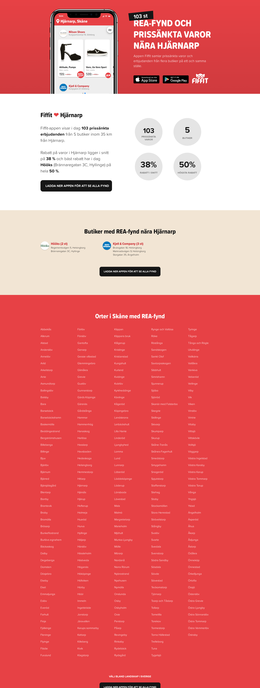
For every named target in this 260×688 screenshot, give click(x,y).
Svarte (155, 540)
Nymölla (119, 587)
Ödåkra (192, 553)
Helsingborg (84, 465)
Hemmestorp (85, 472)
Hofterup (82, 506)
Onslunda (120, 594)
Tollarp (155, 607)
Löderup (119, 485)
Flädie (44, 648)
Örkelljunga (195, 574)
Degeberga (47, 560)
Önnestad (194, 567)
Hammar (82, 417)
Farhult (44, 614)
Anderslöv (46, 350)
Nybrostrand (121, 574)
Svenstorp (157, 553)
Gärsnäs (82, 404)
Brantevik (46, 506)
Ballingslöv (46, 390)
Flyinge (44, 641)
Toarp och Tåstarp (162, 601)
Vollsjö (192, 445)
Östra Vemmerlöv (198, 628)
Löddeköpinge (123, 479)
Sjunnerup (157, 383)
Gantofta (82, 343)
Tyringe (192, 329)
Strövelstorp (158, 519)
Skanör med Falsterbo (164, 404)
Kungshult (120, 363)
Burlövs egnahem (50, 540)
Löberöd (119, 472)
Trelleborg (157, 641)
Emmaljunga (47, 594)
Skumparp (157, 431)
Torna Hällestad (160, 635)
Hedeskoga (84, 458)
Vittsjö (191, 431)
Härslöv (81, 546)
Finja (43, 621)
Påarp (117, 628)
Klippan (118, 329)
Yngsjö (192, 499)
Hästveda (83, 560)
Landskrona (121, 417)
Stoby (154, 499)
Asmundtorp (47, 383)
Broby (44, 512)
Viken (191, 404)
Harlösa (82, 438)
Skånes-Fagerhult (161, 451)
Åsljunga (193, 540)
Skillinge (156, 417)
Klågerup (119, 343)
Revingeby (120, 635)
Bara (43, 404)
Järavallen (83, 621)
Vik (190, 397)
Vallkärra (193, 356)
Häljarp (81, 540)
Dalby (43, 553)
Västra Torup (195, 485)
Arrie (43, 377)
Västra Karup (195, 472)
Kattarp (81, 635)
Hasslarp (82, 445)
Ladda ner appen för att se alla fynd (77, 186)
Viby (190, 390)
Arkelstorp (46, 370)
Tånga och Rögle (198, 343)
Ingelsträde (84, 607)
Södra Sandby (159, 560)
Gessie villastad (86, 356)
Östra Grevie (195, 601)
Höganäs (82, 567)
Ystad (191, 506)
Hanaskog (83, 431)
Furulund (45, 655)
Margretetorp (122, 519)
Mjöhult (118, 533)
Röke (154, 336)
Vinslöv (192, 411)
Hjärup (81, 499)
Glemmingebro (86, 363)
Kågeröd (119, 404)
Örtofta (192, 580)
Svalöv (155, 533)
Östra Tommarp (197, 621)
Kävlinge (119, 397)
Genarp (82, 350)
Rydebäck (120, 648)
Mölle (117, 546)
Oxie (117, 614)
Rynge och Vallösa (162, 329)
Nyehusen (120, 580)
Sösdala (156, 567)
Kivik (80, 648)
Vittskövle (194, 438)
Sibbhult (156, 370)
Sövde (155, 574)
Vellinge (193, 383)
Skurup (155, 438)
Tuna (154, 648)
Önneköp (193, 560)
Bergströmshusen (50, 438)
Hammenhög (85, 424)
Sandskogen (158, 350)
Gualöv (81, 383)
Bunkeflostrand (49, 533)
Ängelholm (194, 512)
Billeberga (46, 445)
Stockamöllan (159, 506)
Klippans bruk (122, 336)
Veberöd (193, 377)
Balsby (44, 397)
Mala (117, 506)
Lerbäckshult (121, 424)
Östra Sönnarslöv (198, 614)
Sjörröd (155, 397)
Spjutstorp (157, 479)
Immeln (81, 601)
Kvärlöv (118, 383)
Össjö (191, 587)
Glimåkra (82, 370)
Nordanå (119, 560)
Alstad (44, 343)
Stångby (156, 526)
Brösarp (45, 526)
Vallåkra (192, 363)
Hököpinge (84, 574)
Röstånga (157, 343)
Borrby (44, 499)
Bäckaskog (47, 546)
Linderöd (119, 438)
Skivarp (155, 424)
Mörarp (118, 553)
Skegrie (155, 411)
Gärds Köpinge (86, 397)
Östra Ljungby (196, 607)
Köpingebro (121, 411)
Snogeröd (157, 472)
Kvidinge (119, 377)
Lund (117, 458)
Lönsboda (120, 492)
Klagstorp (83, 655)
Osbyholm (120, 607)
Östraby (193, 635)
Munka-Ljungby (123, 540)
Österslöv (193, 594)
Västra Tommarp (197, 479)
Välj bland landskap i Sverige (130, 676)
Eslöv (43, 601)
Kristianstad (121, 356)
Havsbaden (84, 451)
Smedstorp (157, 458)
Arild (43, 363)
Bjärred (44, 479)
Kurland (118, 370)
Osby (117, 601)
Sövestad (157, 580)
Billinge (44, 451)
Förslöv (81, 336)
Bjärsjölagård (48, 485)
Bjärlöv (44, 465)
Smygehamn (158, 465)
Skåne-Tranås (159, 445)
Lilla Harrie (120, 431)
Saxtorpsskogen (161, 363)
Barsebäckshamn (50, 417)
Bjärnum (45, 472)
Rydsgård (120, 655)
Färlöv (81, 329)
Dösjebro (45, 574)
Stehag (155, 492)
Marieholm (120, 526)
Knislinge (119, 350)
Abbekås (45, 329)
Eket (43, 587)
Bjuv (43, 458)
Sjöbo (154, 390)
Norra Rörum (121, 567)
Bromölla (45, 519)
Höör (80, 594)
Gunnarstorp (84, 390)
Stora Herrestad (160, 512)
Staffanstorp (158, 485)
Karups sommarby (88, 628)
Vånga (192, 492)
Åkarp (191, 533)
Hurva (80, 526)
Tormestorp (158, 628)
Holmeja (82, 512)
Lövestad (119, 499)
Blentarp (45, 492)
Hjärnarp (82, 485)
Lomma (118, 451)
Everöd (44, 607)
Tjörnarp (156, 594)
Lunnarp (119, 465)
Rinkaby (119, 641)
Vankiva (192, 370)
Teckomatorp (159, 587)
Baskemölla (47, 424)
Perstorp (119, 621)
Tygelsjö (156, 655)
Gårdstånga (84, 411)
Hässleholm (84, 553)
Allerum (44, 336)
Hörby (81, 587)
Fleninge (45, 635)
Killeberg (82, 641)
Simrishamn (158, 377)
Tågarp (192, 336)
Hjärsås (81, 492)
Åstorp (192, 546)
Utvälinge (193, 350)
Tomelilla (156, 614)
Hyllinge (82, 533)
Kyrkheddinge (122, 390)
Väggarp (193, 451)
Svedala (156, 546)
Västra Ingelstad (197, 458)
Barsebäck (46, 411)
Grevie (81, 377)
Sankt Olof (157, 356)
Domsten (45, 567)
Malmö (118, 512)
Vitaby (192, 424)
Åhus (191, 526)
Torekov (156, 621)
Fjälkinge (45, 628)
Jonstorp (82, 614)
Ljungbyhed (121, 445)
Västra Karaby (196, 465)
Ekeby (44, 580)
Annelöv (45, 356)
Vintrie (192, 417)
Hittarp (81, 479)
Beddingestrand (50, 431)
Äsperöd (193, 519)
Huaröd (81, 519)
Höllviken (82, 580)
